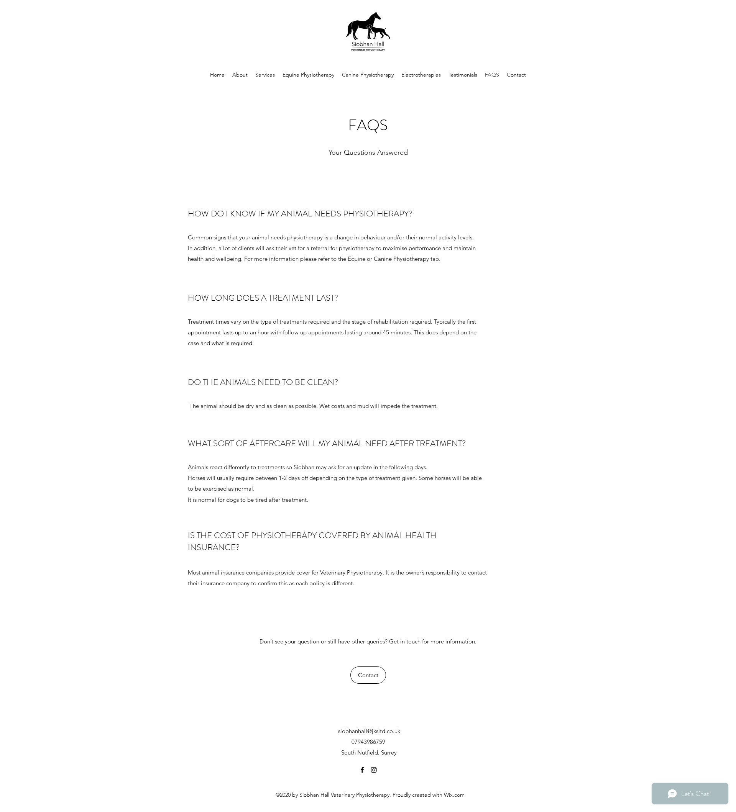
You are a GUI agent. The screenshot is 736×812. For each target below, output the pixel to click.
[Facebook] (362, 770)
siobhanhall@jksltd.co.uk (369, 731)
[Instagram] (374, 770)
